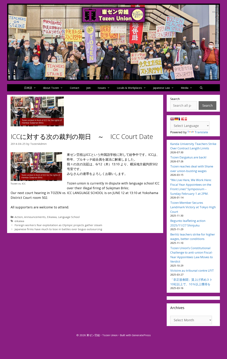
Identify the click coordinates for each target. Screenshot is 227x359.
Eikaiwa (52, 217)
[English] (172, 118)
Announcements (35, 217)
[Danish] (185, 118)
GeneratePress (141, 335)
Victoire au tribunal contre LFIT (192, 270)
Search (175, 99)
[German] (176, 118)
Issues (102, 87)
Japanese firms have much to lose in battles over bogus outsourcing (58, 229)
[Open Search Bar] (201, 87)
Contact (74, 87)
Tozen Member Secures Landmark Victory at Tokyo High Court (193, 207)
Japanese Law (161, 87)
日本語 (28, 87)
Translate (201, 132)
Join (88, 87)
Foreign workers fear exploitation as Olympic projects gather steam (58, 225)
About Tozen (51, 87)
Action (19, 217)
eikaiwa (19, 221)
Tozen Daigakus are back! (188, 157)
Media (184, 87)
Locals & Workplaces (129, 87)
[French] (181, 118)
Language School (69, 217)
